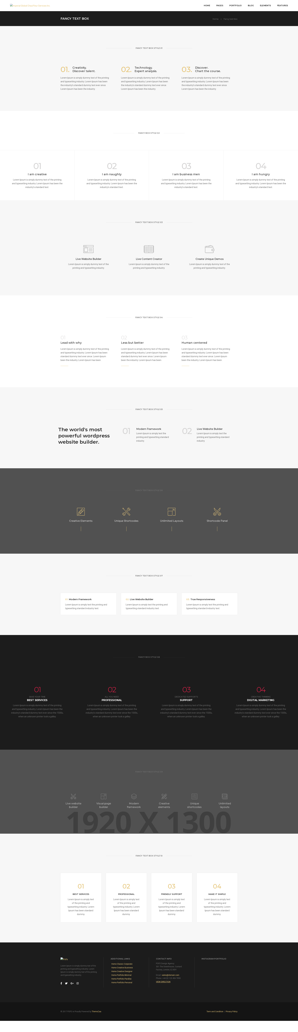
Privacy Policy (231, 1011)
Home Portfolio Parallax (121, 979)
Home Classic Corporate (121, 964)
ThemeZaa (96, 1011)
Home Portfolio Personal (121, 982)
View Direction (163, 982)
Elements (265, 5)
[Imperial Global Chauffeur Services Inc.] (30, 5)
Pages (219, 5)
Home (207, 5)
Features (282, 5)
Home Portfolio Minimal (121, 975)
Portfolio (235, 5)
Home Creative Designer (121, 971)
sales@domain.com (170, 975)
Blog (251, 5)
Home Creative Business (122, 968)
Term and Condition (215, 1011)
